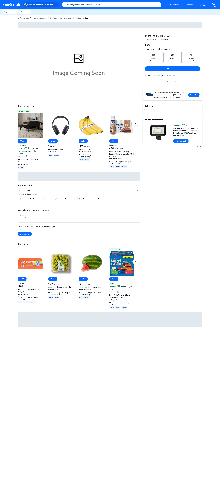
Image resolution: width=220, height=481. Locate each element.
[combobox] (111, 4)
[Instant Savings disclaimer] (27, 156)
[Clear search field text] (153, 4)
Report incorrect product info (89, 199)
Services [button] (24, 12)
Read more (148, 110)
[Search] (158, 4)
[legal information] (169, 49)
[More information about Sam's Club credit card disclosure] (182, 97)
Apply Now (194, 95)
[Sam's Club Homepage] (11, 4)
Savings (190, 4)
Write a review (163, 39)
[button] (202, 4)
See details (171, 75)
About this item (25, 185)
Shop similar (172, 68)
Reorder (175, 4)
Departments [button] (9, 12)
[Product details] (136, 190)
